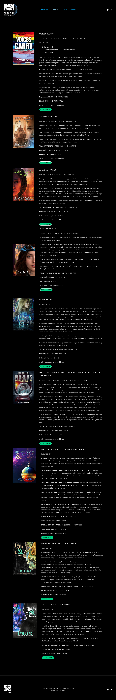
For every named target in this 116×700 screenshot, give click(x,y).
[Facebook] (108, 10)
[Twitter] (111, 10)
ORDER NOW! (45, 109)
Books (55, 9)
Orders (73, 9)
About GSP (44, 9)
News (65, 9)
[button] (49, 10)
